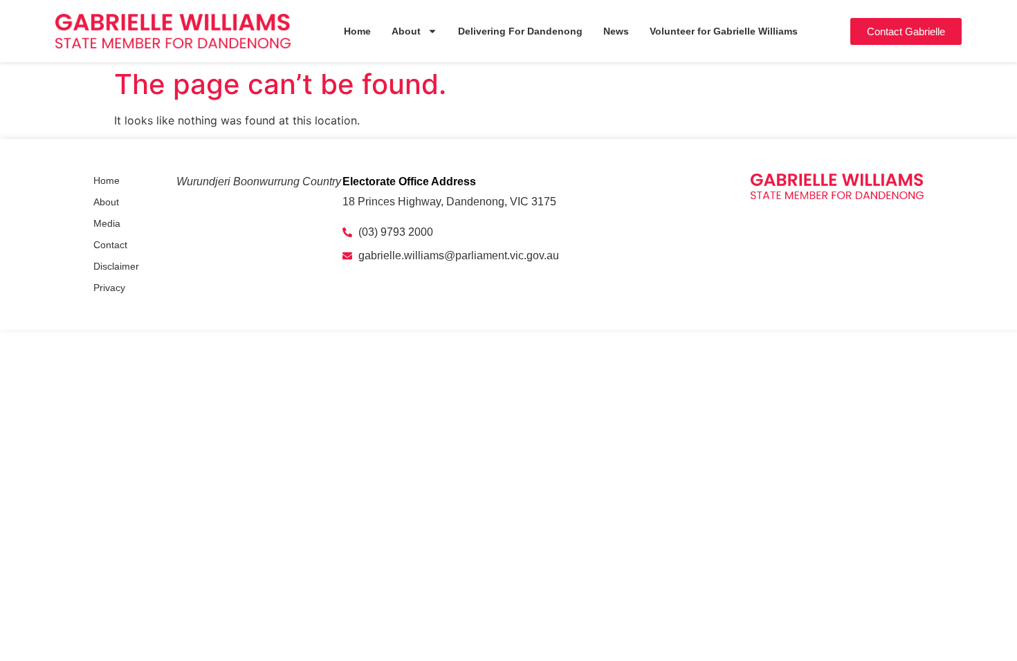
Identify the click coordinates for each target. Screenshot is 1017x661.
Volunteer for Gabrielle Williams (724, 31)
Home (357, 31)
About (406, 31)
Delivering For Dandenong (520, 31)
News (616, 31)
